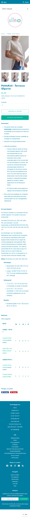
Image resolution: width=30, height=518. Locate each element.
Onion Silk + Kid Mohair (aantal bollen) (7, 351)
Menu (4, 2)
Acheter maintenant (15, 117)
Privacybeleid (15, 446)
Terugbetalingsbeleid (15, 451)
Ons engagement (15, 442)
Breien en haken (15, 475)
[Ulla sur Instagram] (15, 466)
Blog (15, 486)
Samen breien (15, 479)
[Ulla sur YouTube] (19, 466)
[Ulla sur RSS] (23, 466)
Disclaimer (15, 444)
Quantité (3, 102)
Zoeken (15, 440)
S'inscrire (23, 499)
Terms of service (15, 455)
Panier (27, 2)
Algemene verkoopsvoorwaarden (15, 449)
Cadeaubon (15, 481)
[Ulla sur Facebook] (7, 466)
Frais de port (13, 96)
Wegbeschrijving (15, 438)
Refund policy (15, 457)
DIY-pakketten (15, 477)
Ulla (14, 504)
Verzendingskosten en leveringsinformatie (15, 453)
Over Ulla (15, 483)
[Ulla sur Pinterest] (11, 466)
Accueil (2, 34)
